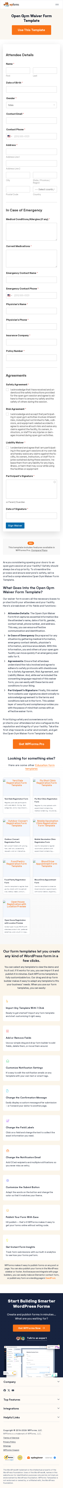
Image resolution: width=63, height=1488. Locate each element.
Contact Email (15, 114)
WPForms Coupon (11, 1450)
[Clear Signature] (54, 482)
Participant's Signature (20, 476)
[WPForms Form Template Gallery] (11, 4)
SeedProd (50, 1278)
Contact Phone (15, 129)
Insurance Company (18, 335)
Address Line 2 (13, 168)
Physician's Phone (17, 319)
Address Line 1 (13, 157)
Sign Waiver (15, 525)
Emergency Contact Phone (22, 288)
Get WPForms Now (29, 1328)
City (8, 180)
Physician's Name (17, 304)
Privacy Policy (9, 1442)
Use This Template (31, 30)
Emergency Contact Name (22, 273)
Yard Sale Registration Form (16, 799)
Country (37, 194)
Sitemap (7, 1446)
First (8, 75)
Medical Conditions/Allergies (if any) (28, 219)
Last (35, 75)
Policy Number (15, 351)
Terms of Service (11, 1438)
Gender (11, 98)
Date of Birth (14, 82)
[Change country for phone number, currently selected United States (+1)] (9, 136)
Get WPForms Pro (31, 744)
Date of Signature (17, 509)
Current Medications (19, 246)
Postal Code (12, 194)
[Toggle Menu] (57, 4)
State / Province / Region (41, 181)
